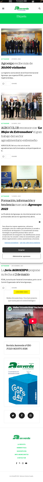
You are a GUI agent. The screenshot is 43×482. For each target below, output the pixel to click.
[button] (39, 222)
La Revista (21, 444)
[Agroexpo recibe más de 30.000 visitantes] (21, 42)
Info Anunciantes (21, 454)
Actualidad (5, 59)
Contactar (21, 458)
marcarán (21, 205)
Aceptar (21, 250)
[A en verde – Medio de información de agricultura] (21, 8)
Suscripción (21, 451)
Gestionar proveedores (12, 243)
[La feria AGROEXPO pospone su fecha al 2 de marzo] (3, 288)
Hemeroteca (21, 448)
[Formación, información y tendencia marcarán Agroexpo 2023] (21, 179)
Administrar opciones (21, 256)
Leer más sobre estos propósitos (30, 243)
